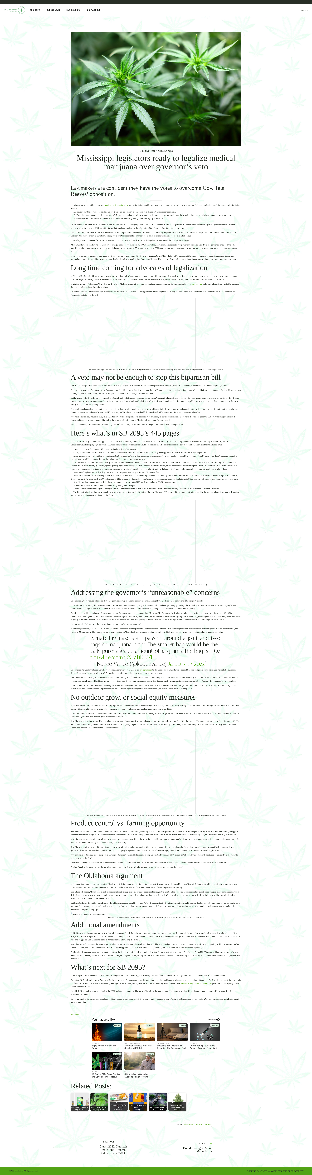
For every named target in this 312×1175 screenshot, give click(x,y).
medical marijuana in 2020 (116, 205)
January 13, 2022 (186, 663)
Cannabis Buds (165, 151)
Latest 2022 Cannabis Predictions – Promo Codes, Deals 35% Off (114, 1150)
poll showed (197, 284)
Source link (76, 1014)
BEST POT (298, 1171)
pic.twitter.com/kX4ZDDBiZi (120, 657)
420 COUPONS (275, 1171)
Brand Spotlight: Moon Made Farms (197, 1149)
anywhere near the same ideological (196, 983)
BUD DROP (288, 1171)
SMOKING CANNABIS (257, 1171)
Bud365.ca (19, 1171)
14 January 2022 (147, 151)
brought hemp (146, 670)
